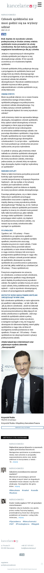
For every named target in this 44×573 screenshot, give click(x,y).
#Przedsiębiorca (22, 524)
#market (25, 490)
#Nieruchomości (29, 521)
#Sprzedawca (15, 521)
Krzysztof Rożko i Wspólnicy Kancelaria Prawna (20, 423)
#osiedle (34, 490)
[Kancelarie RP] (22, 8)
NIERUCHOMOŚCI (8, 15)
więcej (15, 462)
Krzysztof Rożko (8, 417)
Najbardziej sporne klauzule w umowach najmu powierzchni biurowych (25, 448)
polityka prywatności (8, 565)
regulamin (4, 563)
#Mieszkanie (14, 490)
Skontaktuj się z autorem (22, 427)
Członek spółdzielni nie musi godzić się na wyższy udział (19, 23)
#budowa (13, 493)
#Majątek (35, 524)
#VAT (11, 524)
